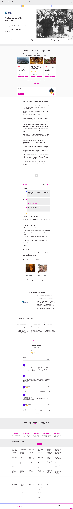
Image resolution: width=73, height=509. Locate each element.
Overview (23, 45)
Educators (37, 45)
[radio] (40, 349)
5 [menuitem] (36, 413)
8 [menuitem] (39, 413)
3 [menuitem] (34, 413)
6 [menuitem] (37, 413)
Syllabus (27, 45)
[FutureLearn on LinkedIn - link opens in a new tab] (22, 506)
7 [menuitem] (38, 413)
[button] (23, 76)
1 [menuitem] (32, 413)
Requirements (32, 45)
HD (49, 184)
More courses (49, 45)
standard (47, 184)
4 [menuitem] (35, 413)
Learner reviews (43, 45)
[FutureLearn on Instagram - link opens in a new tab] (15, 506)
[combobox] (45, 359)
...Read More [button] (47, 370)
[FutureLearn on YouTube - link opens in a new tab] (19, 506)
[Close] (72, 2)
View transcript (25, 184)
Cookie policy (13, 2)
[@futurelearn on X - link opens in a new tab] (17, 506)
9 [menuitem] (40, 413)
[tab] (24, 357)
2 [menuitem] (33, 413)
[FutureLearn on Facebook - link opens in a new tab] (12, 506)
